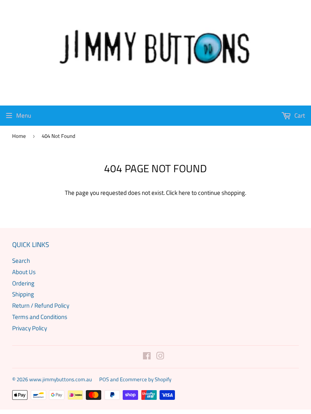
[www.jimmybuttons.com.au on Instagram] (160, 356)
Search (21, 260)
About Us (24, 272)
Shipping (23, 294)
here (184, 192)
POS (104, 379)
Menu (23, 115)
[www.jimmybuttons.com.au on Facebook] (147, 356)
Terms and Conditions (39, 316)
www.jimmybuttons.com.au (60, 379)
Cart (299, 115)
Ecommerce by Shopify (145, 379)
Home (19, 136)
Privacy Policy (29, 328)
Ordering (23, 283)
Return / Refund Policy (40, 305)
